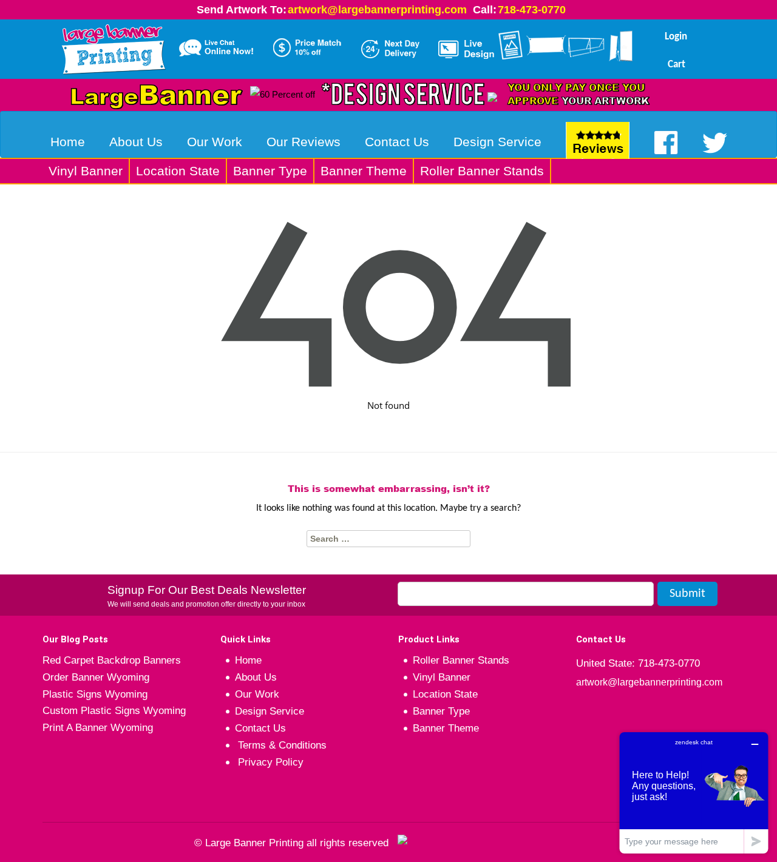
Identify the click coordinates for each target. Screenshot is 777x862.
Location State (178, 171)
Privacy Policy (269, 762)
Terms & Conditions (281, 745)
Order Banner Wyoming (95, 677)
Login (676, 37)
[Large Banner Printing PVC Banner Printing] (113, 46)
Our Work (214, 142)
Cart (676, 64)
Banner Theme (364, 171)
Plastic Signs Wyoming (95, 694)
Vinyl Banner (86, 171)
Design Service (497, 142)
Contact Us (397, 142)
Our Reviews (303, 142)
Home (67, 142)
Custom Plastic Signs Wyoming (114, 710)
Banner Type (270, 171)
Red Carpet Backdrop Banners (111, 660)
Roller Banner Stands (482, 171)
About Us (136, 142)
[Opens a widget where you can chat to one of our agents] (694, 792)
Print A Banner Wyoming (97, 727)
